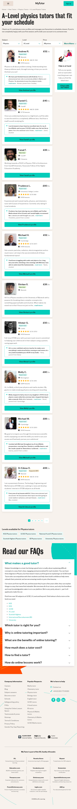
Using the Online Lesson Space (13, 709)
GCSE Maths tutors (34, 723)
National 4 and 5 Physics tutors (50, 534)
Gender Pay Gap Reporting (14, 727)
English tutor (32, 699)
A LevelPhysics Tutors (38, 9)
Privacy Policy (9, 723)
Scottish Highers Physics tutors (14, 538)
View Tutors (12, 9)
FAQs (6, 705)
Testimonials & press (12, 714)
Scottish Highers (15, 614)
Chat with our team (64, 86)
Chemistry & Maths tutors (34, 718)
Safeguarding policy (11, 702)
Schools (7, 699)
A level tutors (32, 705)
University (12, 620)
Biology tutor (32, 695)
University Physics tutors (54, 538)
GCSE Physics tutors (28, 534)
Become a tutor (10, 695)
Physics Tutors (23, 9)
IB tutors (30, 708)
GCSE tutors (32, 702)
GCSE (11, 609)
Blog (6, 689)
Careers (7, 686)
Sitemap (7, 717)
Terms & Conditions (11, 720)
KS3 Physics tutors (10, 534)
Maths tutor (31, 686)
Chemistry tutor (33, 689)
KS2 (10, 603)
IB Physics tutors (36, 538)
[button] (22, 54)
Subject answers (10, 692)
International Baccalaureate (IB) (20, 617)
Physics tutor (32, 692)
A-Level (11, 611)
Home (4, 9)
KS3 (10, 606)
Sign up (68, 3)
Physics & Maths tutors (33, 712)
